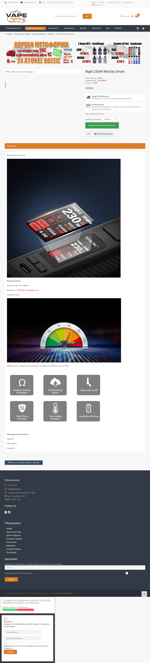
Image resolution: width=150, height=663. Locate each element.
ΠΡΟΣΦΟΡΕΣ (96, 28)
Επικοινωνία (11, 542)
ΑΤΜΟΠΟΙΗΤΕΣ (53, 28)
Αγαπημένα (10, 546)
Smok (100, 78)
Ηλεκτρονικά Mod (38, 34)
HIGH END (83, 28)
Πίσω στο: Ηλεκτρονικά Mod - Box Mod (24, 463)
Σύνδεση (93, 2)
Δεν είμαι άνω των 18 (25, 610)
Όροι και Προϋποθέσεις (26, 646)
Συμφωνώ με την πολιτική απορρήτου (19, 573)
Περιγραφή (75, 146)
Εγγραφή (101, 2)
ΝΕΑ (107, 28)
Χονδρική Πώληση (13, 549)
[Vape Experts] (16, 16)
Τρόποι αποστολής (13, 532)
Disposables (69, 28)
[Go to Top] (144, 594)
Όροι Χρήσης (11, 552)
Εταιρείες (118, 28)
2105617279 (13, 2)
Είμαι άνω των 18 (9, 610)
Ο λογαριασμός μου (112, 2)
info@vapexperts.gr (30, 2)
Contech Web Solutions (65, 593)
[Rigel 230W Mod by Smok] (20, 72)
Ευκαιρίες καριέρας (14, 539)
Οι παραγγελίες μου (127, 2)
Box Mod (51, 34)
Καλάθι (9, 529)
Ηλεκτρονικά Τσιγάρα (34, 28)
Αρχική (9, 34)
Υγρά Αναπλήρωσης (13, 28)
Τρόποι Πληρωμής (13, 535)
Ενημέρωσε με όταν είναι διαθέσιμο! (102, 125)
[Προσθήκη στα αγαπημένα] (88, 134)
